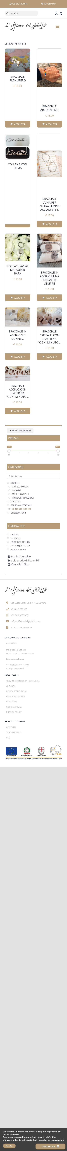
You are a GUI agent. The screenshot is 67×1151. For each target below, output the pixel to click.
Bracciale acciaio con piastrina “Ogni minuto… (17, 391)
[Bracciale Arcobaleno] (49, 75)
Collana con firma (17, 166)
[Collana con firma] (17, 146)
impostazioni (57, 1140)
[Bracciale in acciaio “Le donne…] (17, 317)
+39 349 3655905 (19, 615)
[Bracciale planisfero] (17, 60)
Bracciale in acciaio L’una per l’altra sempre (49, 278)
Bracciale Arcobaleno (49, 108)
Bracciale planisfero (18, 78)
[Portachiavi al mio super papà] (17, 247)
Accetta (9, 1146)
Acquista (18, 124)
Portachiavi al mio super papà (17, 269)
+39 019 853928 (19, 609)
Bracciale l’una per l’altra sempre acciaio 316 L (49, 204)
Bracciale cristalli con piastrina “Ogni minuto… (49, 337)
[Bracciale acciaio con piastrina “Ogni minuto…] (17, 373)
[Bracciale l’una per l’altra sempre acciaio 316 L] (49, 164)
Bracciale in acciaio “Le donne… (17, 335)
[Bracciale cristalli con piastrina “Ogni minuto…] (49, 317)
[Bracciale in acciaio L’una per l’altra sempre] (49, 251)
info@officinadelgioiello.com (25, 621)
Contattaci (48, 1146)
